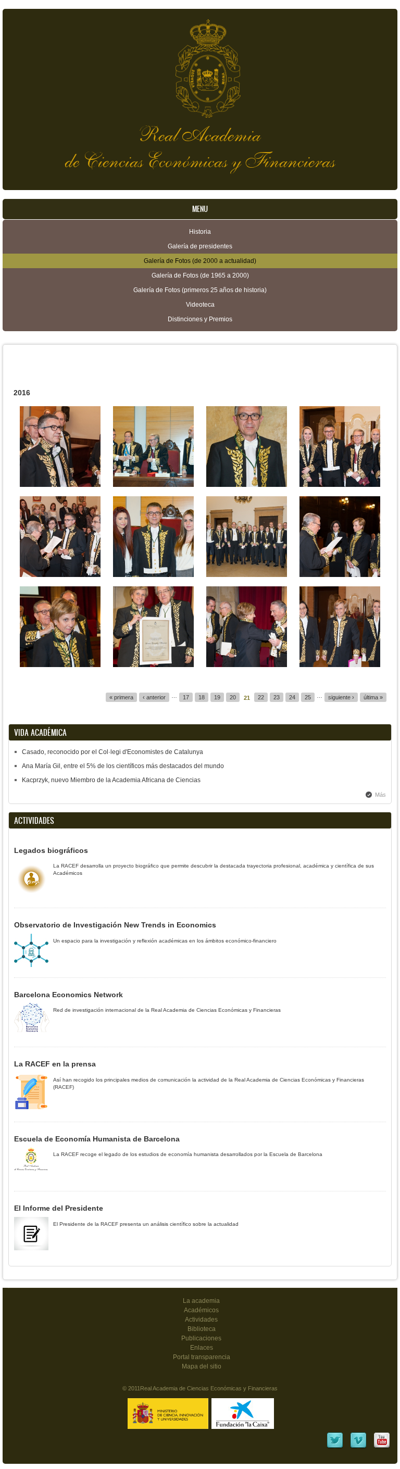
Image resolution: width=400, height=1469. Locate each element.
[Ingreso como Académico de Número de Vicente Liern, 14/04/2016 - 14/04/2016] (60, 484)
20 (233, 697)
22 (261, 697)
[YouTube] (381, 1447)
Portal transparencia (201, 1357)
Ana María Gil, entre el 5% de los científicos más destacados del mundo (123, 766)
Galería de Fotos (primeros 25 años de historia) (200, 290)
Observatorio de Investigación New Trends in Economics (115, 925)
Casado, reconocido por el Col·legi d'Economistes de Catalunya (112, 752)
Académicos (201, 1310)
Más (380, 795)
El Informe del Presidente (58, 1208)
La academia (201, 1300)
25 (308, 697)
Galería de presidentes (200, 246)
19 (217, 697)
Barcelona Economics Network (68, 994)
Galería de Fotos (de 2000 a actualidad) (200, 261)
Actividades (201, 1319)
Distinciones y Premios (200, 319)
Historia (200, 231)
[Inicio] (200, 63)
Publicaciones (201, 1338)
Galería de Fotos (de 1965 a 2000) (200, 275)
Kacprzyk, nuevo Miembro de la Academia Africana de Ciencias (111, 780)
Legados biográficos (51, 850)
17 (186, 697)
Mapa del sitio (201, 1366)
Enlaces (201, 1347)
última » (373, 697)
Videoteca (200, 304)
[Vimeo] (358, 1447)
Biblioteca (202, 1329)
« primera (121, 697)
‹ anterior (154, 697)
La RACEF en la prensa (55, 1064)
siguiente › (341, 697)
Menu (200, 209)
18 (201, 697)
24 (292, 697)
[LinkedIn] (335, 1447)
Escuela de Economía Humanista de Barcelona (97, 1139)
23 (276, 697)
